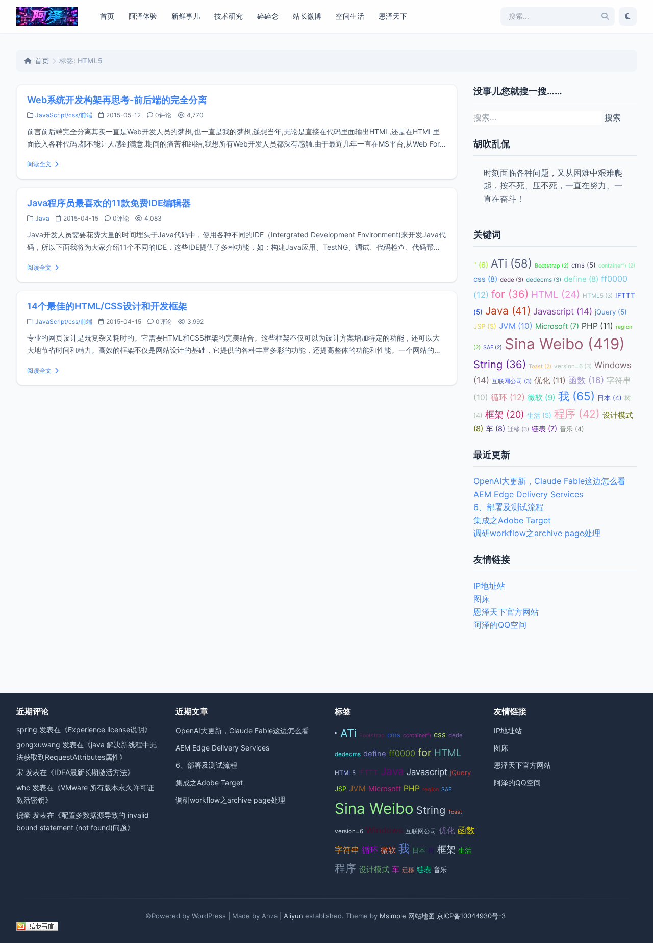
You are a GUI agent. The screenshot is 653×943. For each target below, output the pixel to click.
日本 (609, 398)
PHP (597, 326)
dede (511, 279)
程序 (577, 413)
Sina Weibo (565, 344)
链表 (544, 428)
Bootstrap (552, 265)
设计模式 (374, 869)
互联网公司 (512, 381)
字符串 (347, 850)
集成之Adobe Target (512, 520)
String (499, 364)
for (510, 293)
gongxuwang (38, 744)
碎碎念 (268, 16)
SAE (492, 347)
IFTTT (368, 772)
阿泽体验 (143, 16)
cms (583, 265)
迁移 (518, 429)
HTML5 (598, 295)
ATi (511, 263)
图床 (481, 599)
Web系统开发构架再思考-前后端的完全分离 (117, 99)
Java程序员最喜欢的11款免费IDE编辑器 (109, 203)
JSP (484, 326)
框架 (504, 414)
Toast (540, 366)
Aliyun (293, 916)
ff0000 (402, 753)
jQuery (611, 312)
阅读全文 (39, 164)
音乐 (572, 429)
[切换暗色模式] (628, 16)
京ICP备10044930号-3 (471, 916)
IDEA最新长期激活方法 (90, 772)
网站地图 (421, 916)
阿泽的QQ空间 (499, 625)
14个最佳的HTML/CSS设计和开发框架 (107, 306)
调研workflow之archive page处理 (536, 533)
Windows (384, 830)
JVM (516, 326)
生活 (539, 415)
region (430, 789)
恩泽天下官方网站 (506, 612)
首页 (107, 16)
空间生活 (350, 16)
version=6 (573, 366)
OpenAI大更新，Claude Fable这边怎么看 (549, 481)
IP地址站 (489, 586)
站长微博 (307, 16)
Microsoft (557, 326)
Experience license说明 (106, 729)
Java (42, 218)
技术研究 (228, 16)
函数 (586, 380)
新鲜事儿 (185, 16)
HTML (555, 294)
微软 (542, 397)
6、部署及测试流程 (508, 507)
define (581, 279)
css (485, 279)
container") (616, 265)
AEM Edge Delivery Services (528, 494)
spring (26, 729)
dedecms (543, 279)
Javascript (562, 311)
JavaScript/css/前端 (63, 115)
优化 (550, 380)
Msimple (393, 916)
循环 (508, 397)
